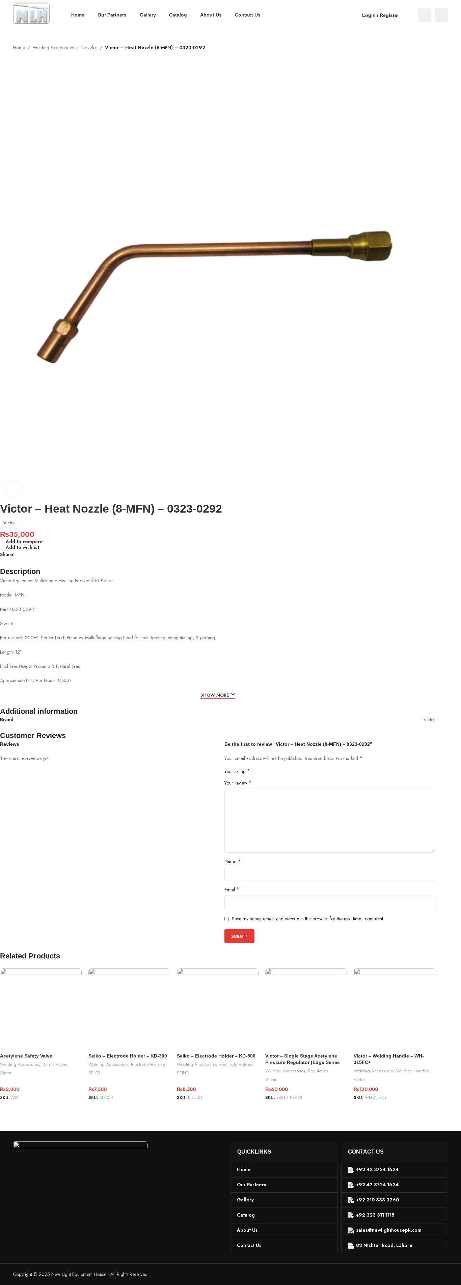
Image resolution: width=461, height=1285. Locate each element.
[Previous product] (428, 56)
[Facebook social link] (424, 15)
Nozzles (89, 47)
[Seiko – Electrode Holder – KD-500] (218, 1009)
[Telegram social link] (51, 554)
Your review (238, 783)
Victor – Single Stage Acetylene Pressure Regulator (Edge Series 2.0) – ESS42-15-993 (302, 1062)
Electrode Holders (148, 1064)
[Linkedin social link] (43, 554)
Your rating (237, 771)
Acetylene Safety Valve (26, 1056)
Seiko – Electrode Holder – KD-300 (127, 1056)
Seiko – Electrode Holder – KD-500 (216, 1056)
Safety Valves (55, 1064)
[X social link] (27, 554)
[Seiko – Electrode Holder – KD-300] (129, 1009)
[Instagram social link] (441, 15)
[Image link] (80, 1171)
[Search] (408, 15)
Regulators (318, 1071)
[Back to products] (436, 56)
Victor (9, 522)
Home (19, 47)
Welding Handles (412, 1071)
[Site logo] (31, 14)
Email (231, 889)
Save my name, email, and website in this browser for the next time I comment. (308, 918)
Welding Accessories (53, 47)
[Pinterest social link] (35, 554)
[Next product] (444, 56)
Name (232, 861)
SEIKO (94, 1073)
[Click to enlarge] (13, 488)
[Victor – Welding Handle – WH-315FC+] (394, 1009)
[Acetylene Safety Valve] (41, 1009)
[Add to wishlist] (73, 975)
